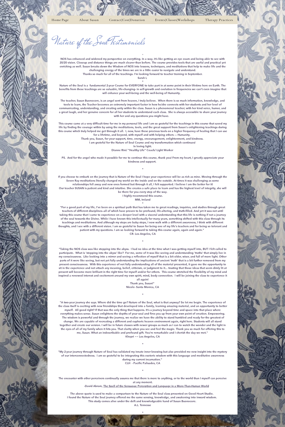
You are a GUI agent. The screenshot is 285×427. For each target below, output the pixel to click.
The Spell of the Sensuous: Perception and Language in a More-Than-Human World (156, 386)
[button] (175, 20)
